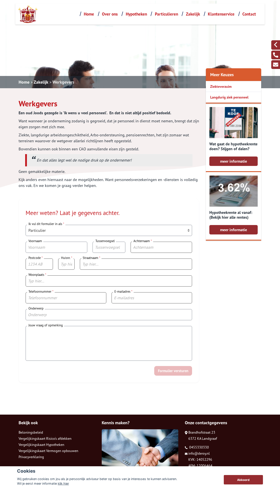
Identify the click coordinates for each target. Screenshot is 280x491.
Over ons (110, 14)
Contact (249, 14)
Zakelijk (193, 14)
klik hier (63, 483)
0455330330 (198, 447)
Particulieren (166, 14)
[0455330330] (275, 55)
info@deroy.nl (199, 453)
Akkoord (243, 480)
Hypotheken (136, 14)
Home (89, 14)
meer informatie (233, 161)
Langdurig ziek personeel (229, 97)
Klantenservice (221, 14)
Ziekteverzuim (221, 86)
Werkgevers (63, 82)
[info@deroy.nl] (275, 64)
